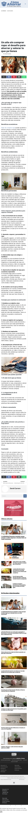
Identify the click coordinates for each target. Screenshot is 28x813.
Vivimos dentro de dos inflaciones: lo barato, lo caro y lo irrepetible (13, 728)
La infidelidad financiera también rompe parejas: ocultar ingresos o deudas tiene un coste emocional (13, 538)
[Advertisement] (14, 26)
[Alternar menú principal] (25, 4)
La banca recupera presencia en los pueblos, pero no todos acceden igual (19, 585)
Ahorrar (3, 10)
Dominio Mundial (4, 766)
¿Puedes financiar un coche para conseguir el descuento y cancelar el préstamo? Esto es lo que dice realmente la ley (13, 633)
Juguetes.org (3, 770)
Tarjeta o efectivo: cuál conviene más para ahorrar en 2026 (12, 747)
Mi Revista (17, 770)
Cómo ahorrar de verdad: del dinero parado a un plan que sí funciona (19, 563)
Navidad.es (3, 768)
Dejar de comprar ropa (8, 128)
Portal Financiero (18, 768)
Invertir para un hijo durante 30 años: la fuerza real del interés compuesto (20, 577)
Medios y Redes (21, 758)
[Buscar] (25, 496)
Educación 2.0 (4, 765)
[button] (14, 783)
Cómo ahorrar (5, 799)
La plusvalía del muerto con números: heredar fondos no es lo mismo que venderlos (19, 570)
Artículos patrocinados (5, 760)
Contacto (25, 760)
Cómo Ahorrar (18, 766)
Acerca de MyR (14, 761)
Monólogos (3, 771)
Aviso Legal (18, 805)
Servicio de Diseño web (17, 760)
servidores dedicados (15, 779)
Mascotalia (17, 765)
